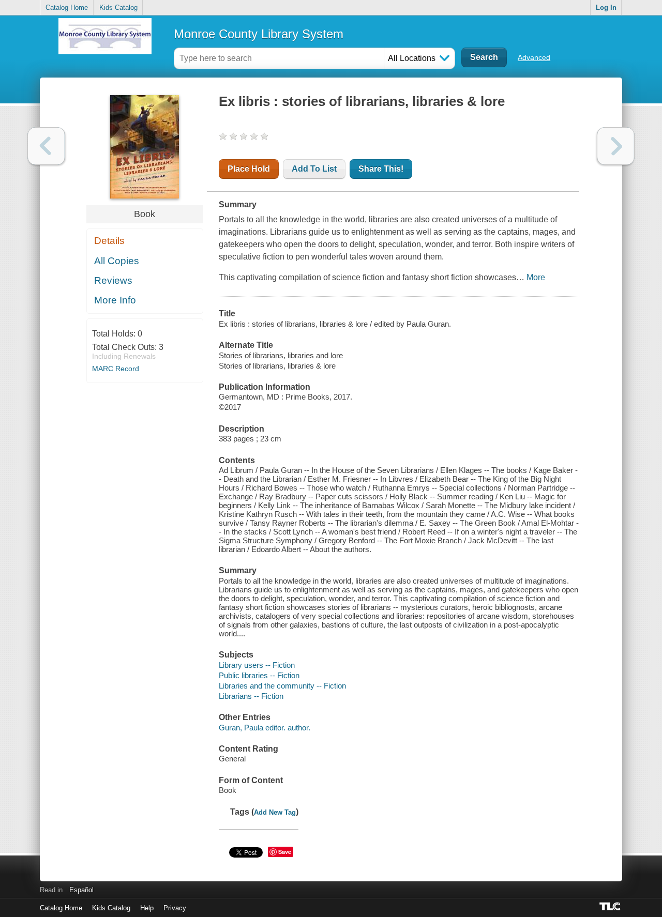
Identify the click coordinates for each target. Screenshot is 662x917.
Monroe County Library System (258, 34)
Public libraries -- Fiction (259, 675)
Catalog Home (67, 7)
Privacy (174, 908)
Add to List (314, 168)
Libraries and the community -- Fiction (282, 685)
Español (81, 890)
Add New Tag (275, 812)
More (535, 277)
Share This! (380, 168)
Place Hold (249, 168)
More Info (115, 300)
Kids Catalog (118, 7)
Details (109, 240)
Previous (46, 146)
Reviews (113, 280)
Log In (606, 7)
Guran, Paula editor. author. (264, 727)
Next (616, 146)
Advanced (534, 57)
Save (284, 851)
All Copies (116, 260)
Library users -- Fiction (257, 665)
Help (147, 908)
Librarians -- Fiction (251, 696)
